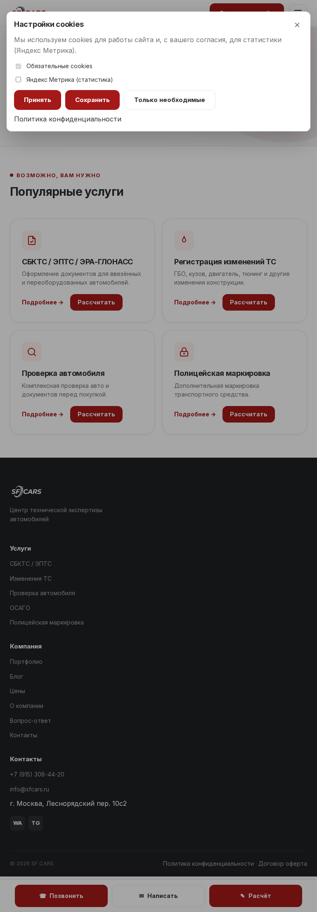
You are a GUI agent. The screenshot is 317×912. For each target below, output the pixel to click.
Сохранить (92, 100)
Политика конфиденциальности (67, 119)
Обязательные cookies (59, 65)
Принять (37, 100)
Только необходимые (169, 100)
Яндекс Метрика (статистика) (69, 79)
